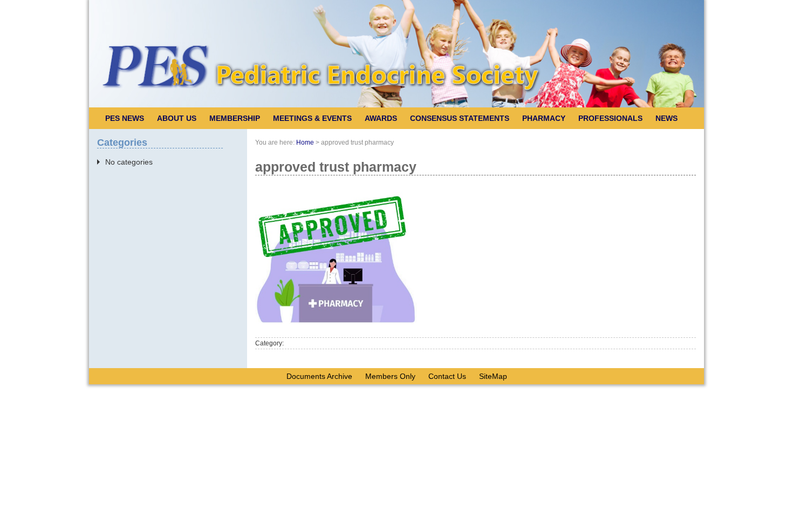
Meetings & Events (312, 118)
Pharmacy (543, 118)
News (666, 118)
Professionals (610, 118)
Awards (381, 118)
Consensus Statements (459, 118)
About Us (176, 118)
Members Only (390, 376)
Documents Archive (319, 376)
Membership (234, 118)
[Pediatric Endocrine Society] (396, 104)
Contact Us (447, 376)
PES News (124, 118)
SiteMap (493, 376)
